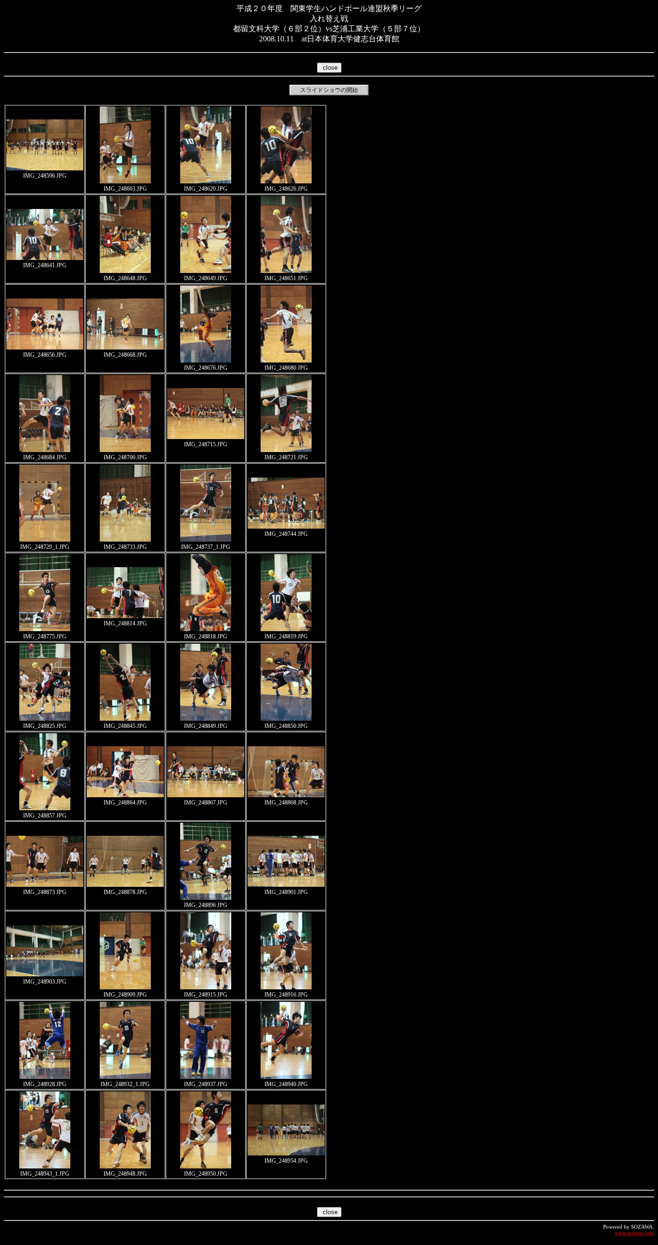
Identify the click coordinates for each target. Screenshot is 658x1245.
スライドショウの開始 (329, 90)
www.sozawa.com (634, 1232)
